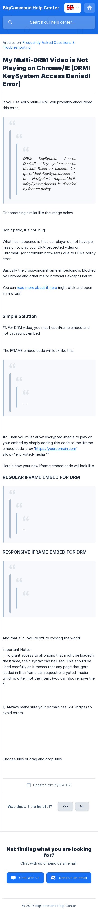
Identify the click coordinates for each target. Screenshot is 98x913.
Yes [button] (65, 806)
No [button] (82, 806)
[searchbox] (49, 22)
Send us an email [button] (73, 878)
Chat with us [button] (29, 878)
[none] (31, 8)
